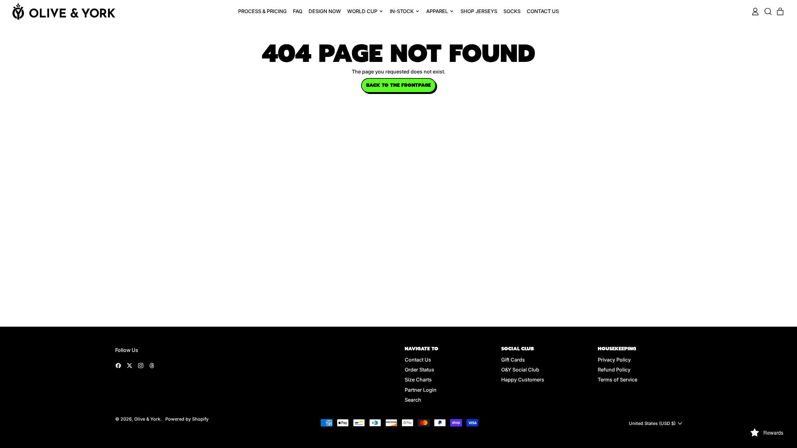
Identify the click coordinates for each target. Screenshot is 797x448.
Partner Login (420, 390)
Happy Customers (522, 379)
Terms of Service (617, 379)
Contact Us (543, 11)
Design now (325, 11)
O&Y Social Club (520, 369)
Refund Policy (614, 369)
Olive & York (147, 419)
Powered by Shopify (187, 419)
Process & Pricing (262, 11)
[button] (767, 11)
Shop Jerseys (478, 11)
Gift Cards (513, 360)
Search (413, 400)
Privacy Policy (614, 360)
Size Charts (418, 379)
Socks (512, 11)
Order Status (419, 369)
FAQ (297, 11)
